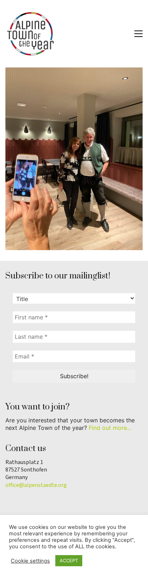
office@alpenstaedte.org (36, 485)
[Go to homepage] (30, 33)
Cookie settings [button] (30, 561)
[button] (138, 34)
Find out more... (110, 427)
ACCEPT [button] (69, 560)
